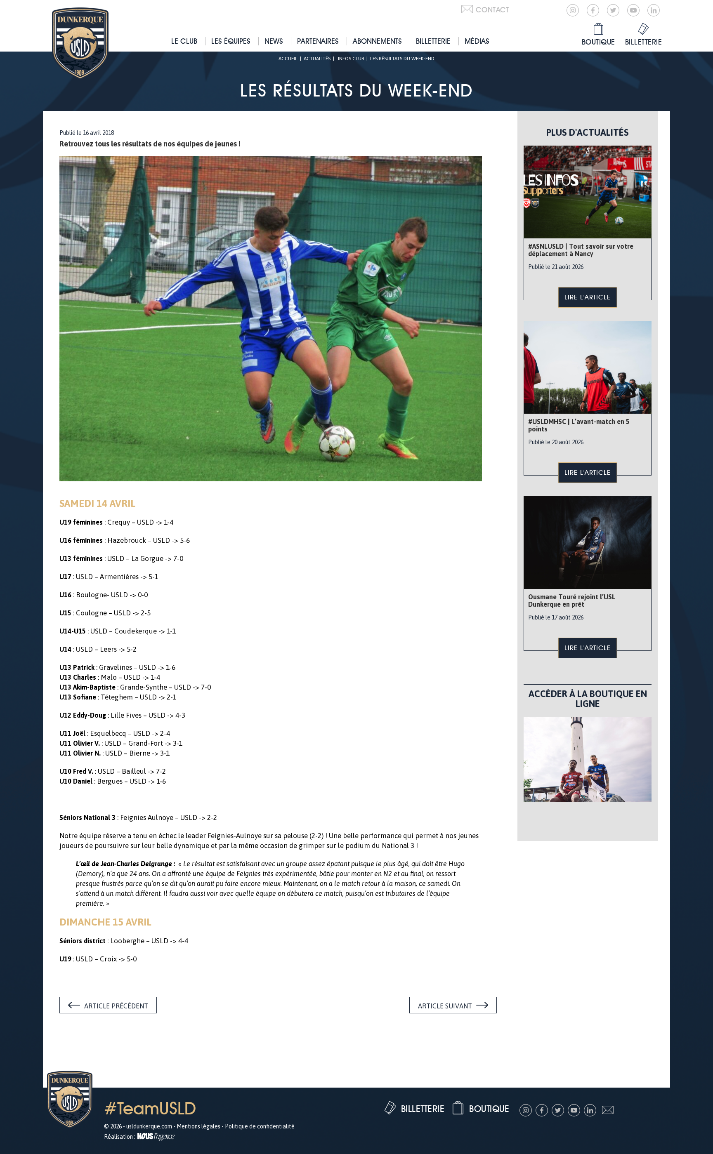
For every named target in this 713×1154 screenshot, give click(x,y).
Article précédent (116, 1006)
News (273, 41)
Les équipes (230, 41)
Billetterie (433, 41)
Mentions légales (198, 1126)
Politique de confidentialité (260, 1126)
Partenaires (318, 41)
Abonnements (377, 41)
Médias (477, 41)
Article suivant (445, 1006)
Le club (184, 41)
